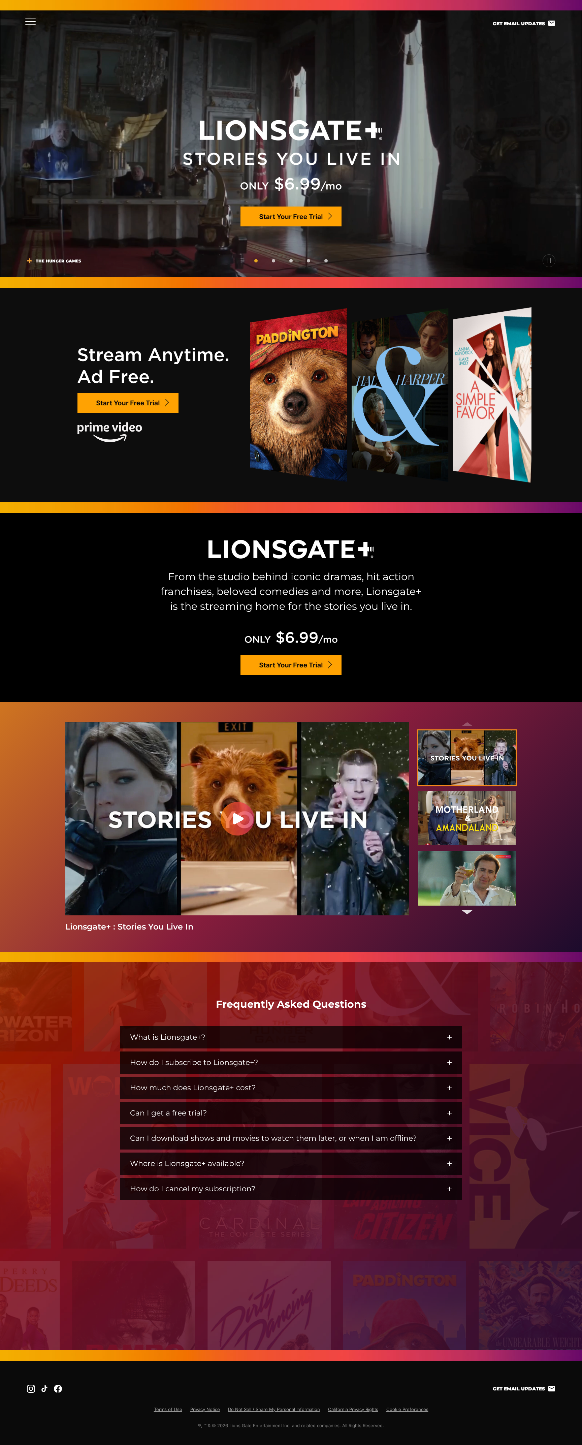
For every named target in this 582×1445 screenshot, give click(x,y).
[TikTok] (44, 1389)
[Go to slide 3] (291, 260)
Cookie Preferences (407, 1409)
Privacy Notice (205, 1409)
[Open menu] (32, 21)
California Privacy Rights (353, 1409)
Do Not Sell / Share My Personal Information (274, 1409)
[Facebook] (58, 1389)
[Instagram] (31, 1389)
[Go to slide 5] (326, 260)
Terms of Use (168, 1409)
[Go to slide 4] (308, 260)
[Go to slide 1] (256, 260)
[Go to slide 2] (273, 260)
